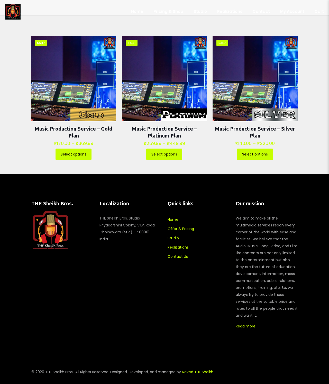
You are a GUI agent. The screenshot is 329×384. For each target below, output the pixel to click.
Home (173, 219)
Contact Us (178, 256)
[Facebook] (250, 371)
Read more (245, 326)
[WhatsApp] (243, 371)
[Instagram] (271, 371)
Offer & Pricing (181, 228)
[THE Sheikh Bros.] (13, 11)
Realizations (178, 247)
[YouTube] (264, 371)
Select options (73, 154)
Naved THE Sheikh (197, 371)
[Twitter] (257, 371)
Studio (173, 238)
